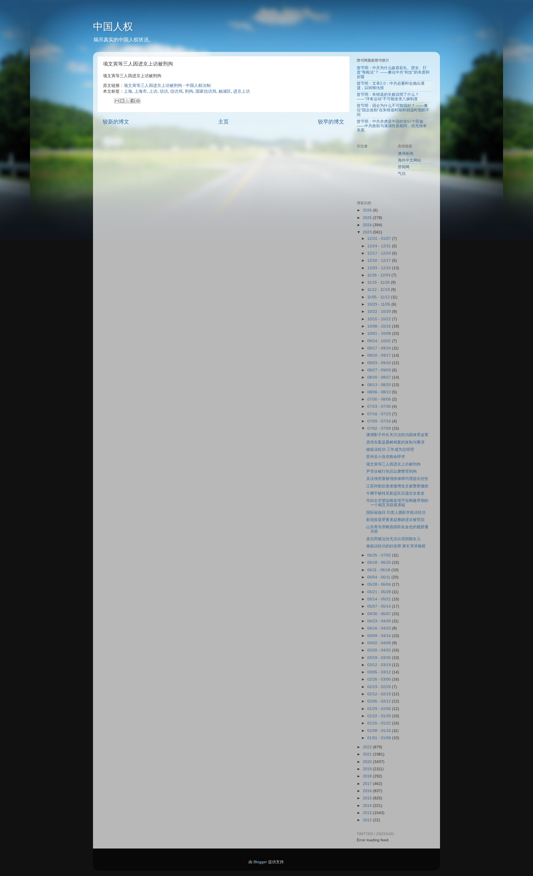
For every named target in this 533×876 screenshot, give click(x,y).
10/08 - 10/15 (379, 326)
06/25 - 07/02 (379, 555)
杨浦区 (224, 91)
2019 (368, 769)
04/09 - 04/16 (379, 636)
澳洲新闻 (405, 154)
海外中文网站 (409, 160)
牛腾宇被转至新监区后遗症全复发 (395, 493)
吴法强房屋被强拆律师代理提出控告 (397, 479)
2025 (368, 218)
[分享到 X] (127, 101)
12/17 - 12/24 (379, 253)
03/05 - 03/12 (379, 672)
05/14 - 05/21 (379, 599)
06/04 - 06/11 (379, 577)
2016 (368, 791)
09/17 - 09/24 (379, 348)
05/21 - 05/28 (379, 592)
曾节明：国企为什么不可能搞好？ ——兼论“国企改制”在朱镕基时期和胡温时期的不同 (393, 110)
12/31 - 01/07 (379, 238)
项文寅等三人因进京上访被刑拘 (153, 85)
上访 (153, 91)
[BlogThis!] (122, 101)
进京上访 (241, 91)
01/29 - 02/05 (379, 709)
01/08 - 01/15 (379, 731)
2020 (368, 762)
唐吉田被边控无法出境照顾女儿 (393, 539)
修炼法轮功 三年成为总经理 (390, 449)
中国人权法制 (198, 85)
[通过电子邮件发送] (117, 101)
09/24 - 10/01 (379, 341)
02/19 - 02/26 (379, 687)
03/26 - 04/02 (379, 650)
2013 (368, 813)
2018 (368, 776)
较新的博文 (116, 122)
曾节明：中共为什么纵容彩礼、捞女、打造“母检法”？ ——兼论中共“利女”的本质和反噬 (393, 72)
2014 (368, 806)
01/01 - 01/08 (379, 738)
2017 (368, 784)
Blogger (260, 862)
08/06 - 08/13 (379, 392)
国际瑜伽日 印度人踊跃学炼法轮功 (396, 512)
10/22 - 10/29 (379, 311)
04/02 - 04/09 (379, 643)
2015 (368, 798)
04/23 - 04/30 (379, 621)
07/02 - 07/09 (379, 428)
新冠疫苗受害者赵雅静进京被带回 (395, 520)
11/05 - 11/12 (379, 297)
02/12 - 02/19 (379, 694)
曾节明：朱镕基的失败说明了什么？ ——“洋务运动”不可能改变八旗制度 (388, 96)
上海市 (140, 91)
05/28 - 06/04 (379, 584)
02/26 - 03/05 (379, 679)
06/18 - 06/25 (379, 562)
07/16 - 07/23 (379, 414)
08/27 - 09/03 (379, 370)
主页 (223, 122)
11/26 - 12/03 (379, 275)
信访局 (176, 91)
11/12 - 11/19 (379, 290)
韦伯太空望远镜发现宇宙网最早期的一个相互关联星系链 (397, 503)
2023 (368, 232)
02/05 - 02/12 (379, 701)
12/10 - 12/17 (379, 260)
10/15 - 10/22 (379, 319)
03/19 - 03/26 (379, 658)
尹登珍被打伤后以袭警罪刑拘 (391, 471)
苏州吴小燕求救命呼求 (385, 457)
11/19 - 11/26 (379, 282)
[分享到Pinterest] (138, 101)
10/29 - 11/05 (379, 304)
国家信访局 (205, 91)
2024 (368, 225)
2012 (368, 820)
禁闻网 (403, 167)
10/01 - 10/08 (379, 333)
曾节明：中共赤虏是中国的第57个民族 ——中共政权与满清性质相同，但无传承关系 (392, 125)
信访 (164, 91)
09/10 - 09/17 (379, 355)
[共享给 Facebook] (132, 101)
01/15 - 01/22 (379, 723)
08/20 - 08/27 (379, 377)
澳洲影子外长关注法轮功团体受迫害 (397, 435)
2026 (368, 210)
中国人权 (113, 26)
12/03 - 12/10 (379, 268)
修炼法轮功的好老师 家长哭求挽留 (396, 546)
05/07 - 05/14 (379, 606)
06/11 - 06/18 (379, 570)
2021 (368, 754)
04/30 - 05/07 (379, 614)
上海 (128, 91)
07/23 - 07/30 (379, 406)
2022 (368, 747)
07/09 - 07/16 (379, 421)
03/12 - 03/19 (379, 665)
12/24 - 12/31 (379, 246)
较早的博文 (331, 122)
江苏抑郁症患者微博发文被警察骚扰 (397, 486)
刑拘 (189, 91)
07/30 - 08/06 (379, 399)
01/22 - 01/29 (379, 716)
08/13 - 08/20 (379, 385)
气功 (402, 174)
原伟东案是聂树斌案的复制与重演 (395, 442)
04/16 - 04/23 (379, 628)
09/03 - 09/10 (379, 363)
